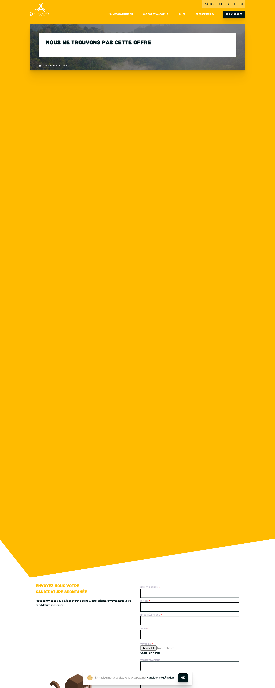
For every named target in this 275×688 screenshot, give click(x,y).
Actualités (209, 4)
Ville (144, 629)
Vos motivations (150, 660)
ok (183, 677)
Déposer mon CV (205, 14)
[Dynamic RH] (41, 9)
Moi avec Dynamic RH (120, 14)
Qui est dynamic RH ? (155, 14)
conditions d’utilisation (160, 677)
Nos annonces (233, 14)
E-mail (145, 601)
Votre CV (146, 644)
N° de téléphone (151, 615)
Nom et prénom (150, 587)
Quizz (181, 14)
